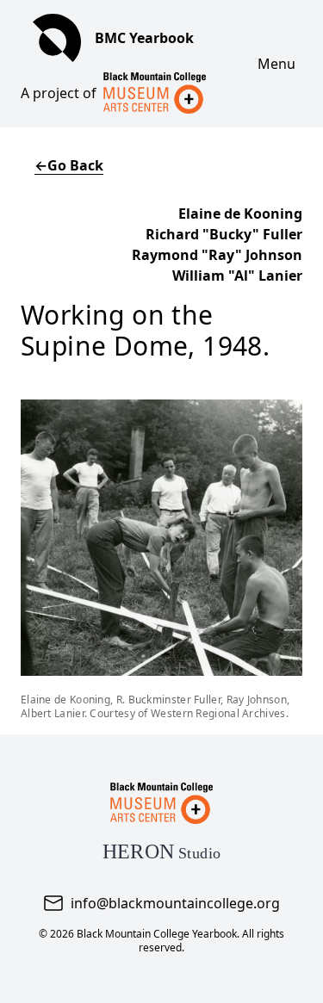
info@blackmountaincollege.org (175, 903)
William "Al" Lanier (237, 275)
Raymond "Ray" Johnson (217, 254)
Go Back (68, 165)
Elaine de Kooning (240, 213)
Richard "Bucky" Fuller (224, 234)
